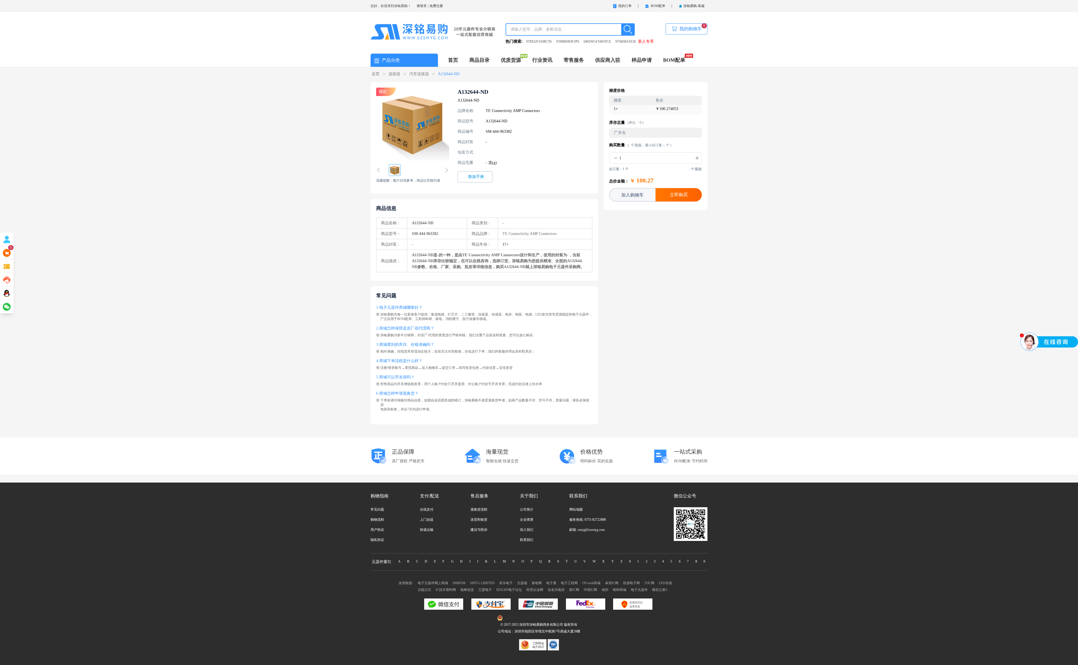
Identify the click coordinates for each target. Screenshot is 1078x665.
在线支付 (426, 509)
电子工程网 (569, 583)
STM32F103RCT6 (539, 42)
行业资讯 (542, 60)
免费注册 (436, 6)
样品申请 (642, 60)
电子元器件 (639, 590)
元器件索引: (382, 562)
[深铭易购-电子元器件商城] (433, 31)
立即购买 (679, 194)
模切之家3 (659, 590)
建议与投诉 (479, 530)
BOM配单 (674, 60)
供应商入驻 (607, 60)
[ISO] (553, 644)
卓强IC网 (611, 583)
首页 (453, 60)
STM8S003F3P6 (567, 42)
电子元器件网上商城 (433, 583)
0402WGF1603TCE (597, 42)
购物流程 (377, 520)
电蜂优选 (467, 590)
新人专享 (646, 41)
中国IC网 (590, 590)
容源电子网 (631, 583)
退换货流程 (479, 509)
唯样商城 (619, 590)
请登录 (422, 6)
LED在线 (665, 583)
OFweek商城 (591, 583)
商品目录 (479, 60)
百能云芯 (424, 590)
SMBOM (459, 583)
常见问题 (377, 509)
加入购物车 (632, 195)
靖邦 (605, 590)
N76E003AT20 (625, 42)
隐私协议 (377, 540)
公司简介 (526, 509)
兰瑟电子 (485, 590)
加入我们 (526, 530)
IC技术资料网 (446, 590)
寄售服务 (574, 60)
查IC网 (574, 590)
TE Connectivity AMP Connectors (513, 111)
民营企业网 (534, 590)
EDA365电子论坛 (509, 590)
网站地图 (576, 509)
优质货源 (511, 60)
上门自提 (426, 520)
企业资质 (526, 520)
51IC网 (649, 583)
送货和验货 (479, 520)
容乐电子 (506, 583)
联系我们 (526, 540)
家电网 (537, 583)
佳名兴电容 (556, 590)
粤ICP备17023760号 (566, 618)
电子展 (551, 583)
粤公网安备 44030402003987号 (527, 618)
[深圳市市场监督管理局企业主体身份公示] (533, 644)
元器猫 (522, 583)
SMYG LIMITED (482, 583)
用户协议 (377, 530)
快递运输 (426, 530)
